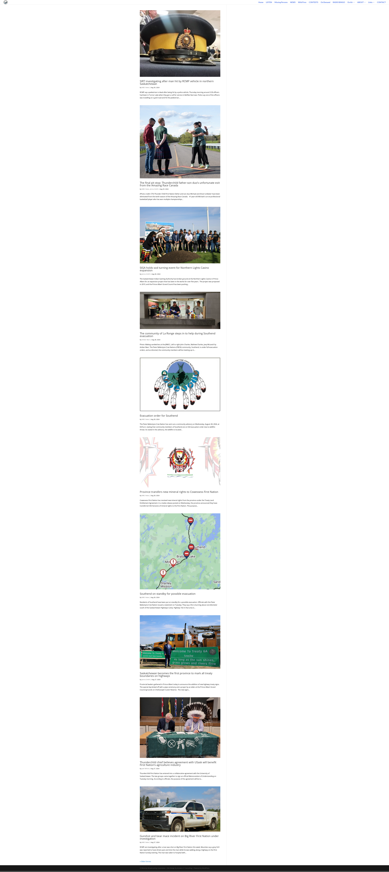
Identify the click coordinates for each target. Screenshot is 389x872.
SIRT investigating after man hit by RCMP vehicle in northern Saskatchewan (177, 82)
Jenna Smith (154, 189)
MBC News (145, 87)
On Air (350, 2)
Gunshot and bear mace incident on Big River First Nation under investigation (179, 837)
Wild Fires (302, 2)
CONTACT (381, 2)
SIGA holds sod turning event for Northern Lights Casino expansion (174, 269)
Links (370, 2)
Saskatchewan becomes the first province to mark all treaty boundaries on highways (176, 674)
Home (260, 2)
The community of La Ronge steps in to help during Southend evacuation (177, 335)
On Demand (325, 2)
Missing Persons (281, 2)
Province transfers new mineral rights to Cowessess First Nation (179, 492)
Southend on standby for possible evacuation (168, 593)
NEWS (292, 2)
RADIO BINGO (339, 2)
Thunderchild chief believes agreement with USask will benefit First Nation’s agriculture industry (178, 763)
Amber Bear (146, 340)
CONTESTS (313, 2)
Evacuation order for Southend (159, 415)
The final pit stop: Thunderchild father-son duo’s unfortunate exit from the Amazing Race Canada (180, 184)
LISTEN (269, 2)
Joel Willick (145, 769)
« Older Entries (145, 861)
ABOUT (360, 2)
